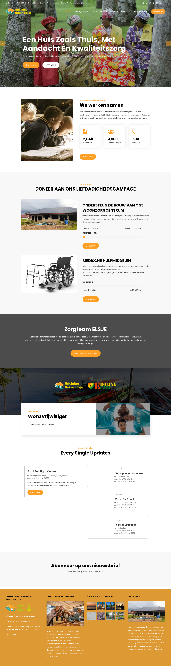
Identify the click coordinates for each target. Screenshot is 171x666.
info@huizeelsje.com (37, 3)
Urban (44, 476)
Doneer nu (158, 11)
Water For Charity (125, 499)
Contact (125, 11)
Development (35, 476)
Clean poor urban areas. (129, 473)
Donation (120, 502)
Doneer (114, 11)
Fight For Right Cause (41, 471)
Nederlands (139, 11)
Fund (127, 502)
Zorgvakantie (98, 11)
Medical (119, 469)
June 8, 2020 (34, 478)
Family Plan (121, 528)
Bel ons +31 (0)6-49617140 (17, 3)
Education (121, 477)
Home (69, 11)
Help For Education (125, 524)
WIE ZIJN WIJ (80, 11)
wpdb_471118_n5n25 (59, 476)
